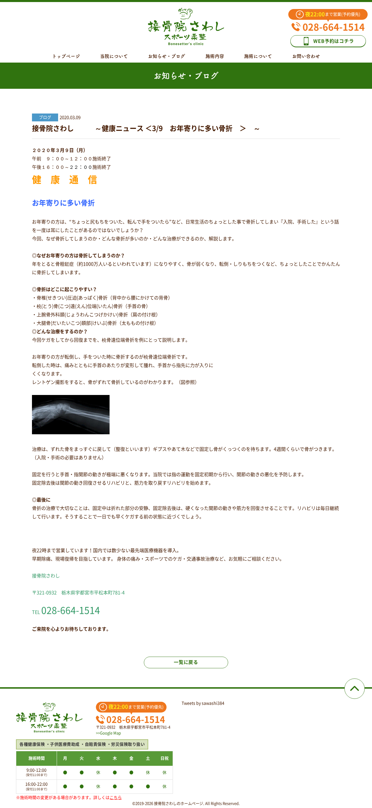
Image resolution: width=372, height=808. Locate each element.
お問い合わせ (306, 56)
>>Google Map (108, 733)
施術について (258, 56)
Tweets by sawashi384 (203, 703)
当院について (114, 56)
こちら (116, 797)
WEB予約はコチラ (333, 41)
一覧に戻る (186, 662)
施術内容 (214, 56)
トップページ (66, 56)
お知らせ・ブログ (166, 56)
